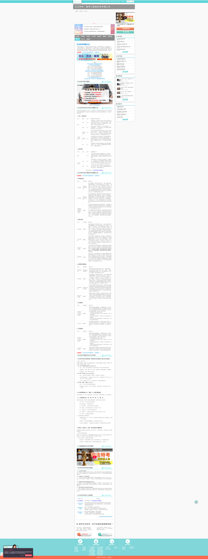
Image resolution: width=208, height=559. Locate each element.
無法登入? (123, 1)
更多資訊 (22, 555)
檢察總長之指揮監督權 (121, 114)
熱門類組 (83, 36)
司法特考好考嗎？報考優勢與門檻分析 (95, 63)
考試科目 (88, 36)
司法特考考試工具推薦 (85, 495)
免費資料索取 (126, 28)
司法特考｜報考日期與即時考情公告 (92, 7)
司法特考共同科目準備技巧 (94, 65)
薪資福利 (104, 36)
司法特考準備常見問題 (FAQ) (95, 77)
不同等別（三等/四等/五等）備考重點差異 (94, 70)
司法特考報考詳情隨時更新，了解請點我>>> (91, 52)
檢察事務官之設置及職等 (122, 111)
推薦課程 (88, 39)
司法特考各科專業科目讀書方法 (88, 172)
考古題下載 (126, 32)
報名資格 (99, 36)
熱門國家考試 (102, 1)
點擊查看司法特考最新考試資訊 (106, 516)
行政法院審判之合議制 (121, 109)
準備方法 (77, 39)
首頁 (77, 11)
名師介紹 (83, 39)
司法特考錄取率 (96, 105)
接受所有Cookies (28, 555)
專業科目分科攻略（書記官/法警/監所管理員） (94, 71)
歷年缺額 (110, 36)
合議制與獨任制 (120, 106)
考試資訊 (77, 36)
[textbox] (129, 1)
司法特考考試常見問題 (85, 467)
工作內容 (94, 36)
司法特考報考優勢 (84, 81)
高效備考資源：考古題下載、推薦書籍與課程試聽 (95, 78)
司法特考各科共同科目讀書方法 (88, 107)
